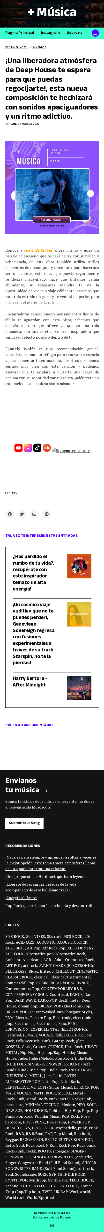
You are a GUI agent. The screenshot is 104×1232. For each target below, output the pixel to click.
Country (57, 994)
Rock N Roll (46, 1145)
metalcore (14, 1104)
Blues (33, 971)
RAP (48, 1133)
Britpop (47, 971)
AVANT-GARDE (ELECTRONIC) (66, 965)
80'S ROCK (14, 936)
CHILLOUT (65, 971)
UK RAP (60, 1191)
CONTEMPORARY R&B (61, 988)
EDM (9, 1017)
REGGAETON (31, 1139)
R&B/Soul (34, 1133)
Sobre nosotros (80, 33)
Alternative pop (40, 953)
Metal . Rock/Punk (42, 1098)
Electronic (62, 1017)
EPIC (72, 1023)
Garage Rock (63, 1040)
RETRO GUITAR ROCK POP (68, 1139)
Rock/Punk (14, 1151)
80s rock (54, 936)
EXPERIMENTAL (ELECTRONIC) (58, 1029)
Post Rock (70, 1116)
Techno (11, 1185)
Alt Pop (33, 948)
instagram (52, 1225)
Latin (57, 1075)
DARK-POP (47, 1000)
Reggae (11, 1139)
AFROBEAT (15, 948)
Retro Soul (14, 1145)
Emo (62, 1023)
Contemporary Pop (22, 988)
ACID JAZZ (25, 942)
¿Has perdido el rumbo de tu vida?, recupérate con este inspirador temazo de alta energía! (33, 573)
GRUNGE (55, 1046)
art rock (30, 965)
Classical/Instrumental (71, 977)
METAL (64, 1093)
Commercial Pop (19, 982)
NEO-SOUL (87, 1104)
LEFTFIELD (15, 1087)
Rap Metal (63, 1133)
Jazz (47, 1075)
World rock (15, 1197)
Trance (86, 1185)
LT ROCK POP (86, 1087)
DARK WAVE (25, 1000)
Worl (73, 1191)
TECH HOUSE (81, 1180)
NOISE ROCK (35, 1110)
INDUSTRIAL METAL (23, 1075)
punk (82, 1127)
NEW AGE (13, 1110)
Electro (21, 1017)
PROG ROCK (43, 1127)
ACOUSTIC (46, 942)
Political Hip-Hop (64, 1110)
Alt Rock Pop (53, 948)
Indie (22, 1058)
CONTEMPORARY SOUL (26, 994)
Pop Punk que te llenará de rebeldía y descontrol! (48, 905)
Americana (31, 959)
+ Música (52, 13)
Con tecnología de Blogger (52, 1218)
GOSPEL (12, 1046)
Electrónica (46, 1023)
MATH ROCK (44, 1093)
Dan (13, 124)
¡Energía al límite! (21, 897)
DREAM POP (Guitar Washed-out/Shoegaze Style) (48, 1011)
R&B (20, 1133)
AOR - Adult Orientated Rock (68, 959)
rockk (31, 1151)
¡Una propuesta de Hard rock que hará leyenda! (46, 876)
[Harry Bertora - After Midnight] (75, 688)
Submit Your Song (24, 823)
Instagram (50, 33)
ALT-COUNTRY (80, 948)
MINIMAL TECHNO (42, 1104)
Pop (85, 1110)
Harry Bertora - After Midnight (30, 682)
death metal (69, 1000)
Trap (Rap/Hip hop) (22, 1191)
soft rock (85, 1168)
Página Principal (19, 33)
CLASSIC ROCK (18, 977)
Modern (68, 1104)
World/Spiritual (40, 1197)
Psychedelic (66, 1127)
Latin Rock (69, 1081)
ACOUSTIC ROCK (72, 942)
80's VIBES (35, 936)
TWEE (47, 1191)
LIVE (31, 1087)
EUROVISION (17, 1029)
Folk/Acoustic (28, 1040)
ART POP (13, 965)
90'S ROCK (73, 936)
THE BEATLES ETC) (37, 1185)
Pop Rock (24, 1116)
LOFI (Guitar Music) (54, 1087)
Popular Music (47, 1116)
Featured (13, 1035)
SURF (42, 1174)
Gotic (26, 1046)
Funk (46, 1040)
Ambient (13, 959)
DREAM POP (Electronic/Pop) (65, 1006)
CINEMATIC (87, 971)
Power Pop (56, 1122)
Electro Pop (40, 1017)
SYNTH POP (16, 1180)
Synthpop (12, 493)
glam (80, 1040)
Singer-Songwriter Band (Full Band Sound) (42, 1162)
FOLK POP (73, 1035)
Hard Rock (74, 1046)
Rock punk (86, 1145)
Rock (30, 1145)
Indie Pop (38, 1069)
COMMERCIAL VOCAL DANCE (62, 982)
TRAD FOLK (67, 1185)
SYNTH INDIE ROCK (67, 1174)
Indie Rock (57, 1069)
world (85, 1191)
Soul (9, 1174)
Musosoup (41, 807)
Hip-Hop (28, 1052)
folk (58, 1035)
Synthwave (57, 1180)
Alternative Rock (70, 953)
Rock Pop (67, 1145)
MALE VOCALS (18, 1093)
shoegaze (61, 1151)
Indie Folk (83, 1058)
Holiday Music (74, 1052)
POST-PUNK (34, 1122)
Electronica (24, 1023)
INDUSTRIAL (80, 1069)
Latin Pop (50, 1081)
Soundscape (25, 1174)
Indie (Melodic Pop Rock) (51, 1058)
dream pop (27, 1006)
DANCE (76, 994)
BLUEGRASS (16, 971)
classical (41, 977)
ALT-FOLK (14, 953)
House (10, 1058)
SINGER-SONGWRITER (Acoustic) (62, 1156)
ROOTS (44, 1151)
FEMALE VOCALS (38, 1035)
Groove (39, 1046)
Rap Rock (82, 1133)
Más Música (62, 1213)
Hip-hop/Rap (48, 1052)
